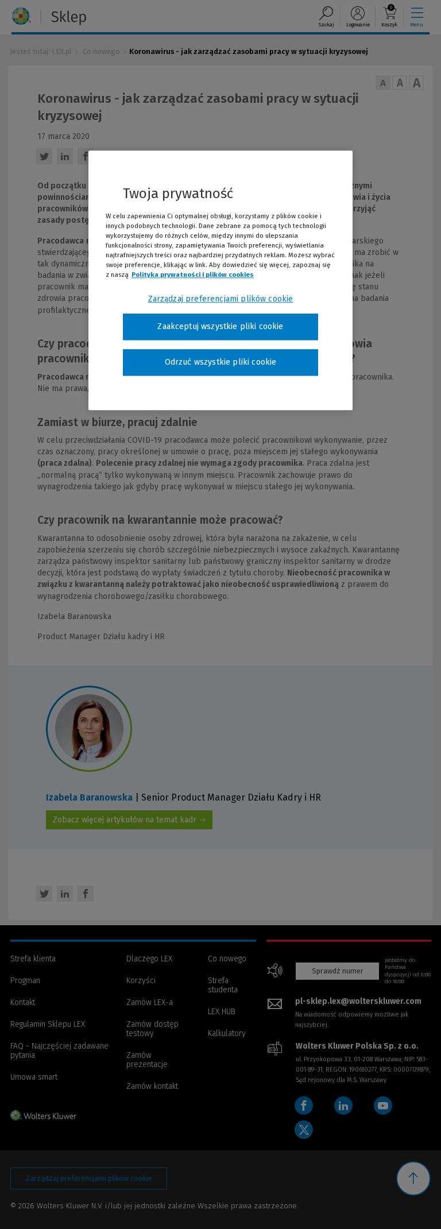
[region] (220, 280)
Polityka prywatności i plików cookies (192, 275)
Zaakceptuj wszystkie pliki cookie (220, 327)
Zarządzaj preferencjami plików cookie (220, 299)
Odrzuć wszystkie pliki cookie (221, 362)
